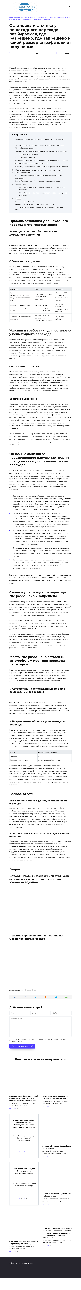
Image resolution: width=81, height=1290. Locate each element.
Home (11, 17)
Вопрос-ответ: (21, 184)
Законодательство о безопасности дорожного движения (41, 145)
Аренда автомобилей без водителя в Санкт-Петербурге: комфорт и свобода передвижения (24, 1123)
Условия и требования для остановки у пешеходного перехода (41, 151)
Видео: (18, 199)
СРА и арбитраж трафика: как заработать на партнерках (55, 1097)
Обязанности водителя (28, 148)
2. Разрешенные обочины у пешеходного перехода (39, 181)
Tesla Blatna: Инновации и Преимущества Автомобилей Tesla (24, 1171)
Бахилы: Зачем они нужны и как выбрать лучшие (56, 1195)
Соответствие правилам (28, 154)
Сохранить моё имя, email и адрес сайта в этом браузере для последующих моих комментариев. (39, 1040)
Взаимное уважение (27, 157)
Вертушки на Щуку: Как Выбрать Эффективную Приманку (23, 1242)
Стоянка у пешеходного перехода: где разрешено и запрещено (41, 167)
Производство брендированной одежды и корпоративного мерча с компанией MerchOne (23, 1098)
